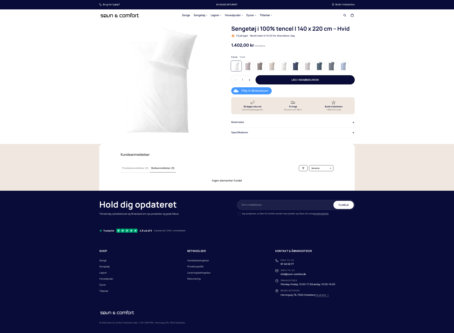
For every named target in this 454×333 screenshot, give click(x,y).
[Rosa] (248, 66)
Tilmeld (343, 205)
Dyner (102, 284)
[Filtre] (303, 168)
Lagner (103, 272)
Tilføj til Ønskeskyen (254, 90)
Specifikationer (239, 132)
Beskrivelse (237, 122)
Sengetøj (104, 266)
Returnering (194, 278)
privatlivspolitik (321, 213)
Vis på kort (320, 295)
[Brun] (260, 66)
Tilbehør (103, 291)
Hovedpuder (106, 278)
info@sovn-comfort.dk (293, 274)
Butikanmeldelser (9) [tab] (163, 168)
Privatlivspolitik (195, 266)
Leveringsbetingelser (199, 272)
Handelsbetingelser (198, 260)
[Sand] (272, 66)
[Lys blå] (343, 66)
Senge (103, 260)
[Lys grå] (308, 66)
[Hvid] (236, 66)
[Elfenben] (284, 66)
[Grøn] (320, 66)
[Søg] (345, 15)
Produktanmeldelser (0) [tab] (135, 168)
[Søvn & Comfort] (117, 312)
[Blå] (296, 66)
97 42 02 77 (287, 264)
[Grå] (332, 66)
